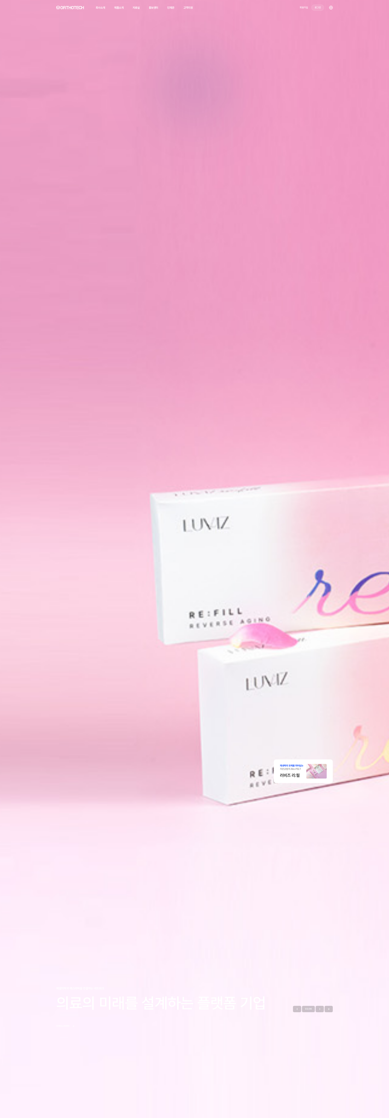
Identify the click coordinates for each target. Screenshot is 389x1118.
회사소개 (100, 7)
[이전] (297, 1009)
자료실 (136, 7)
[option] (194, 559)
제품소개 (118, 7)
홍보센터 (153, 7)
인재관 (170, 7)
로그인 (318, 7)
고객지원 (188, 7)
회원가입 (304, 7)
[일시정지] (329, 1009)
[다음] (320, 1009)
